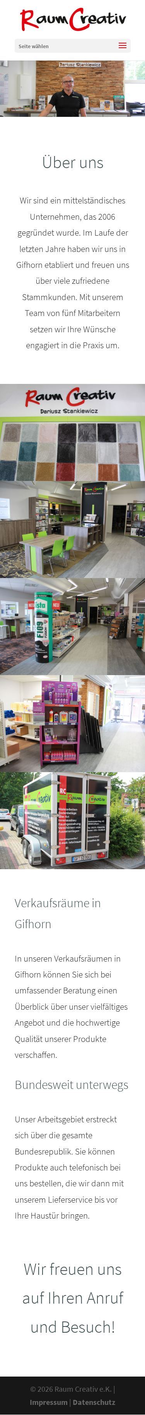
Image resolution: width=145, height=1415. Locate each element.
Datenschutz (94, 1402)
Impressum (49, 1402)
